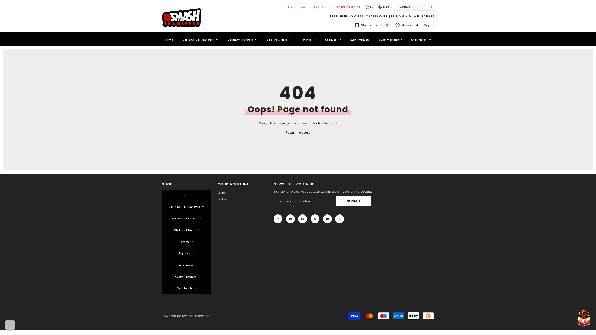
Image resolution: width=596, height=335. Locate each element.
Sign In (429, 25)
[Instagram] (290, 218)
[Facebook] (278, 218)
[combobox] (412, 6)
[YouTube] (327, 218)
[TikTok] (315, 218)
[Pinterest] (302, 218)
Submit (354, 201)
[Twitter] (339, 218)
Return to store (298, 132)
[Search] (415, 7)
